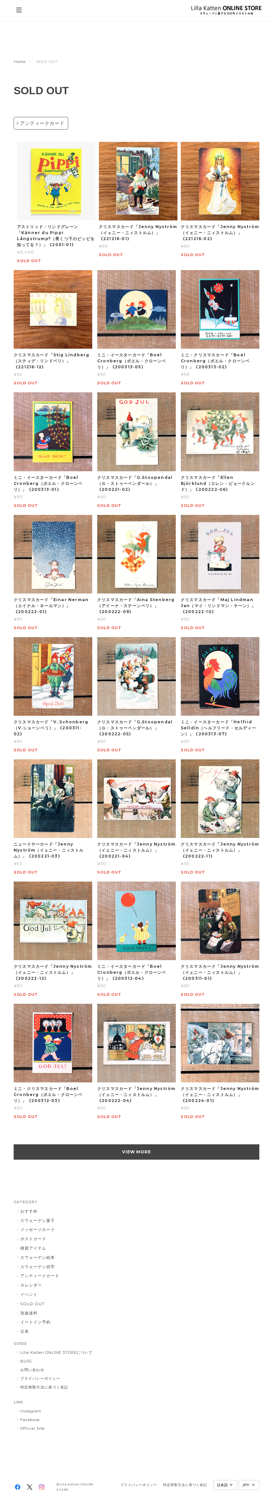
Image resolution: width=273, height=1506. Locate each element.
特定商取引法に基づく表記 (44, 1387)
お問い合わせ (32, 1369)
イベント (29, 1294)
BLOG (26, 1361)
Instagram (30, 1411)
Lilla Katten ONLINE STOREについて (56, 1352)
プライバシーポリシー (40, 1378)
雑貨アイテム (33, 1248)
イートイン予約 (35, 1321)
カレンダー (31, 1285)
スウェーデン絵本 (37, 1257)
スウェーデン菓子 (37, 1220)
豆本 (24, 1331)
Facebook (30, 1419)
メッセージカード (37, 1229)
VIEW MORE (136, 1151)
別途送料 (29, 1313)
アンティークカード (42, 123)
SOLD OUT (32, 1303)
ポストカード (33, 1238)
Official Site (32, 1428)
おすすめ (29, 1211)
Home (20, 61)
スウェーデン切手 (37, 1266)
